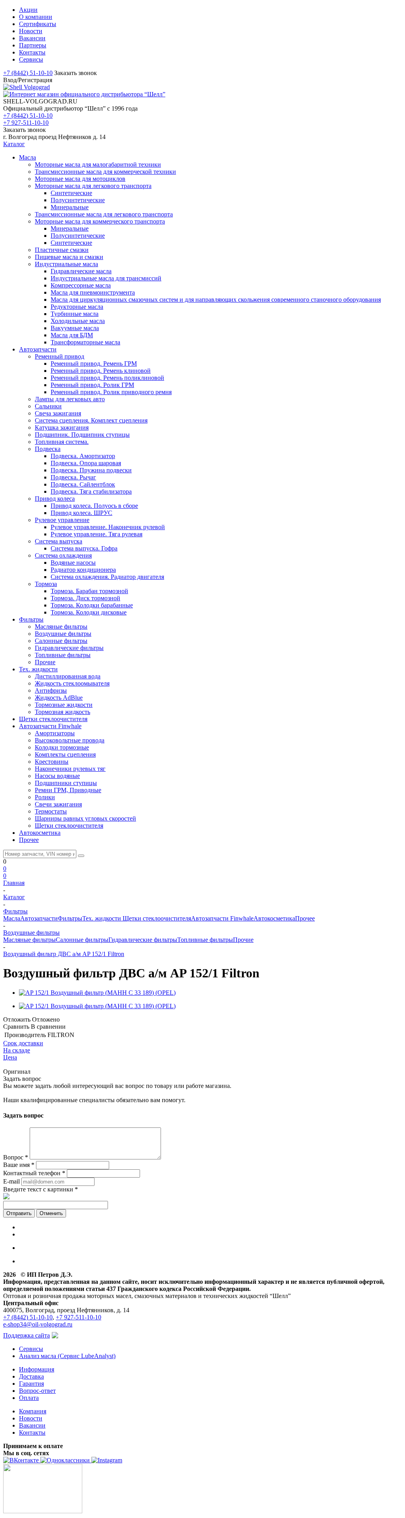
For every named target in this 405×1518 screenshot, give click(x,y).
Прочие (243, 939)
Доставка (31, 1376)
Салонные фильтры (82, 939)
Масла (11, 918)
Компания (32, 1411)
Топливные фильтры (205, 939)
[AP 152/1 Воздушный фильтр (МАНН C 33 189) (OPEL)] (97, 992)
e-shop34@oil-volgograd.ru (37, 1324)
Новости (30, 1418)
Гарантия (31, 1383)
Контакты (32, 1432)
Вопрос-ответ (37, 1390)
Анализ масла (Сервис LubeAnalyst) (67, 1356)
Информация (36, 1369)
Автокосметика (274, 918)
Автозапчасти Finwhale (222, 918)
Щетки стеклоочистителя (157, 918)
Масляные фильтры (29, 939)
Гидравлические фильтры (142, 939)
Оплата (29, 1397)
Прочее (305, 918)
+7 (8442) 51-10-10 (28, 73)
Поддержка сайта (26, 1335)
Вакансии (32, 1425)
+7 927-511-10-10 (26, 122)
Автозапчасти (39, 918)
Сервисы (31, 1348)
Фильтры (70, 918)
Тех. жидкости (102, 918)
